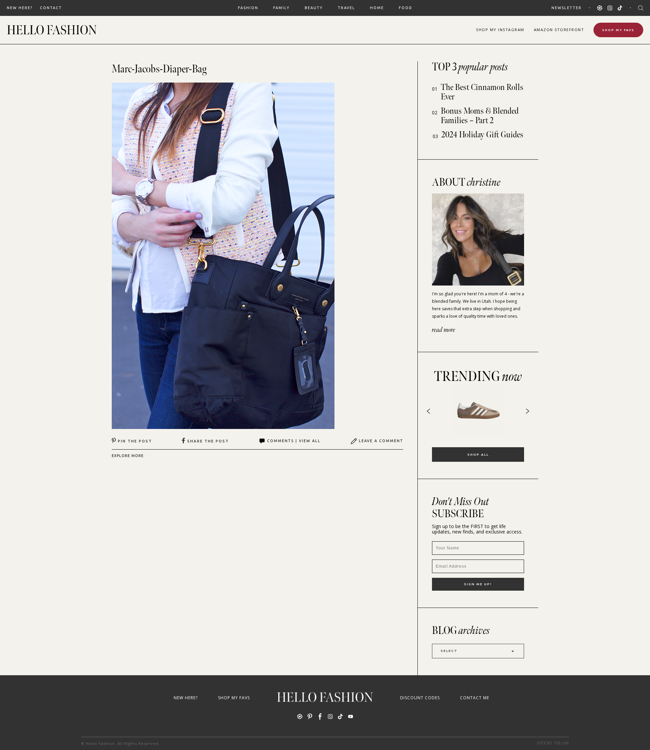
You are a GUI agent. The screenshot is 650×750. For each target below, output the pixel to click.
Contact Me (474, 698)
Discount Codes (420, 698)
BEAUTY (314, 8)
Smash (561, 743)
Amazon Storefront (559, 29)
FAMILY (281, 8)
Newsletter (566, 8)
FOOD (405, 8)
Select (449, 651)
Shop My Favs (618, 30)
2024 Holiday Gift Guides (482, 135)
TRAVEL (346, 8)
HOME (377, 8)
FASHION (248, 8)
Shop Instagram (500, 29)
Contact (51, 8)
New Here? (19, 8)
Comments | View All (294, 441)
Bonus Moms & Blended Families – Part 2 (480, 116)
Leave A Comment (381, 441)
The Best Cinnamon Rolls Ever (482, 92)
